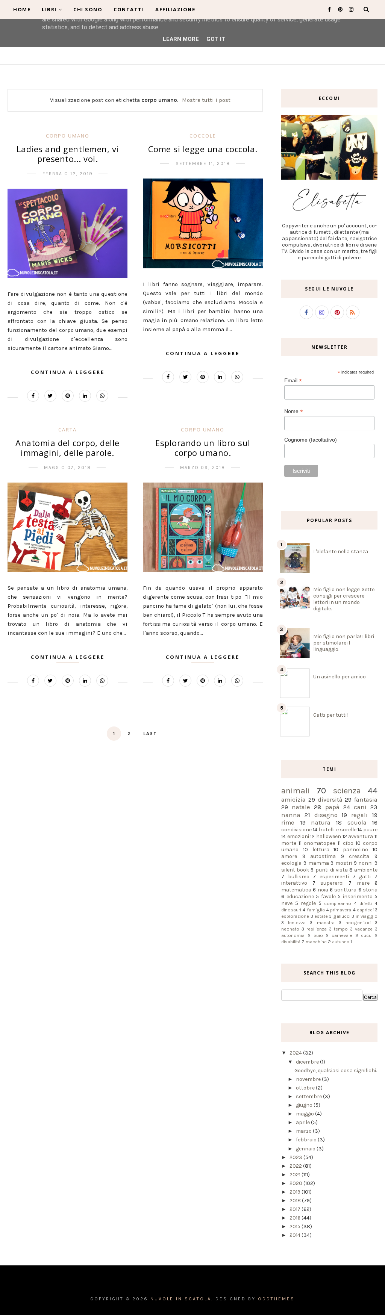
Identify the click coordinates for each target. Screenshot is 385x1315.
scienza (347, 790)
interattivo (294, 883)
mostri (343, 863)
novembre (309, 1079)
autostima (323, 856)
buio (318, 935)
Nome (293, 411)
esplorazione (295, 916)
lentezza (297, 922)
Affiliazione (175, 9)
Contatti (129, 9)
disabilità (290, 941)
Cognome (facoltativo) (310, 440)
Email (293, 380)
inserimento (358, 896)
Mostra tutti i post (206, 100)
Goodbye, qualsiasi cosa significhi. (335, 1070)
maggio (305, 1114)
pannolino (355, 849)
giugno (305, 1105)
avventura (360, 836)
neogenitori (358, 922)
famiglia (316, 909)
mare (363, 883)
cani (360, 807)
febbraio (307, 1139)
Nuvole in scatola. (181, 1298)
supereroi (332, 883)
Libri (49, 9)
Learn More (181, 39)
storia (370, 890)
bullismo (298, 876)
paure (370, 829)
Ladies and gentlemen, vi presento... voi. (68, 153)
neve (287, 903)
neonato (290, 929)
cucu (366, 935)
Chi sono (87, 9)
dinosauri (291, 909)
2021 (296, 1174)
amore (289, 856)
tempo (341, 929)
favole (328, 896)
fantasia (365, 799)
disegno (326, 815)
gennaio (306, 1149)
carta (67, 429)
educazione (300, 896)
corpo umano (67, 135)
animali (295, 790)
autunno (340, 942)
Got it (216, 39)
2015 (296, 1226)
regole (308, 903)
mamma (318, 863)
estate (321, 916)
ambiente (365, 870)
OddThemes (276, 1298)
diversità (330, 799)
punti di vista (331, 870)
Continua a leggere (68, 372)
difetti (365, 903)
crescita (359, 856)
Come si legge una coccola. (203, 148)
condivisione (296, 829)
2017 (296, 1209)
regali (359, 815)
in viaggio (366, 916)
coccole (202, 135)
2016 (296, 1218)
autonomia (293, 935)
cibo (348, 843)
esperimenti (334, 876)
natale (301, 807)
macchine (316, 941)
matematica (296, 890)
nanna (290, 815)
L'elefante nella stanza (340, 551)
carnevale (342, 935)
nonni (365, 863)
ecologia (291, 863)
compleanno (337, 903)
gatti (365, 876)
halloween (328, 836)
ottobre (306, 1088)
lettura (320, 849)
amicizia (293, 799)
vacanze (364, 929)
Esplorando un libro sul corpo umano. (202, 447)
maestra (326, 922)
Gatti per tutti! (330, 715)
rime (287, 822)
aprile (303, 1122)
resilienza (316, 929)
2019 (296, 1192)
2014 (296, 1235)
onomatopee (319, 843)
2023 (296, 1157)
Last (150, 733)
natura (320, 822)
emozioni (298, 836)
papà (332, 807)
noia (323, 890)
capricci (365, 909)
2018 (296, 1200)
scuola (357, 822)
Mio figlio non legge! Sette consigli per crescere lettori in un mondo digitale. (343, 599)
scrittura (345, 890)
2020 (296, 1183)
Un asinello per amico (339, 676)
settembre (309, 1096)
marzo (304, 1131)
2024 (296, 1053)
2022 (296, 1166)
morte (288, 843)
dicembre (308, 1062)
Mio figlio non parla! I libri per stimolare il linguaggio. (343, 642)
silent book (295, 870)
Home (21, 9)
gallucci (341, 916)
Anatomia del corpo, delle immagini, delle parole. (67, 447)
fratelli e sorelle (337, 829)
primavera (340, 909)
